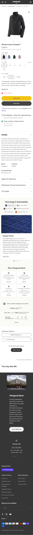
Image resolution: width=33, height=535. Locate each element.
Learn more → (6, 256)
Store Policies (21, 478)
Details (4, 135)
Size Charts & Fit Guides (8, 495)
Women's (4, 6)
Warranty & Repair (6, 492)
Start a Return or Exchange (6, 485)
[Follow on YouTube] (10, 514)
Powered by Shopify (18, 530)
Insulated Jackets (11, 6)
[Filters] (4, 339)
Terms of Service (22, 484)
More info (16, 322)
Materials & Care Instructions (13, 185)
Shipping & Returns (7, 489)
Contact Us (4, 478)
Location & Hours (6, 481)
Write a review (16, 350)
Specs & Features (9, 179)
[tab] (10, 205)
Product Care (5, 498)
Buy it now (16, 103)
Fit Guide (5, 191)
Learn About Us (16, 429)
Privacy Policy (21, 481)
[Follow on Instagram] (6, 514)
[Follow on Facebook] (3, 514)
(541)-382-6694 (16, 447)
